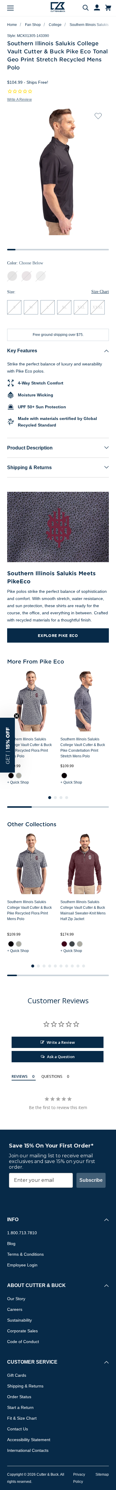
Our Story (16, 1298)
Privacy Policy (79, 1478)
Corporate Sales (22, 1330)
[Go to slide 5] (55, 966)
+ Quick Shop (18, 782)
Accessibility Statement (28, 1439)
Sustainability (19, 1320)
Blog (11, 1243)
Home (12, 25)
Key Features (22, 350)
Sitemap (102, 1474)
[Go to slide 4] (66, 797)
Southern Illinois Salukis (89, 25)
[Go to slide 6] (60, 966)
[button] (7, 745)
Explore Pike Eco (58, 635)
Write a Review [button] (19, 99)
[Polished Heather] (80, 943)
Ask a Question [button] (61, 1056)
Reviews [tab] (20, 1076)
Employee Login (22, 1265)
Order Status (19, 1396)
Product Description (30, 447)
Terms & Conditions (25, 1254)
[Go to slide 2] (55, 797)
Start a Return (20, 1407)
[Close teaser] (17, 716)
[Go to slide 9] (77, 966)
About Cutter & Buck (36, 1285)
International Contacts (27, 1450)
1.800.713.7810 (22, 1232)
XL (64, 307)
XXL (81, 307)
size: (11, 292)
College (55, 25)
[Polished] (19, 775)
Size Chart (100, 291)
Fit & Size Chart (22, 1418)
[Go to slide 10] (83, 966)
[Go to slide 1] (49, 797)
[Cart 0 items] (108, 8)
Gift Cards (16, 1375)
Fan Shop (33, 25)
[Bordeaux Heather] (64, 943)
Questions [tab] (51, 1076)
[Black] (11, 775)
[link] (11, 775)
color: (25, 263)
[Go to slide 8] (72, 966)
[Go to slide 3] (60, 797)
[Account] (94, 8)
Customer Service (32, 1362)
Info (12, 1219)
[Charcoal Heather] (72, 943)
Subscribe (91, 1180)
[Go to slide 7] (66, 966)
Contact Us (17, 1429)
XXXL (98, 307)
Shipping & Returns (29, 467)
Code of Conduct (23, 1341)
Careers (14, 1309)
